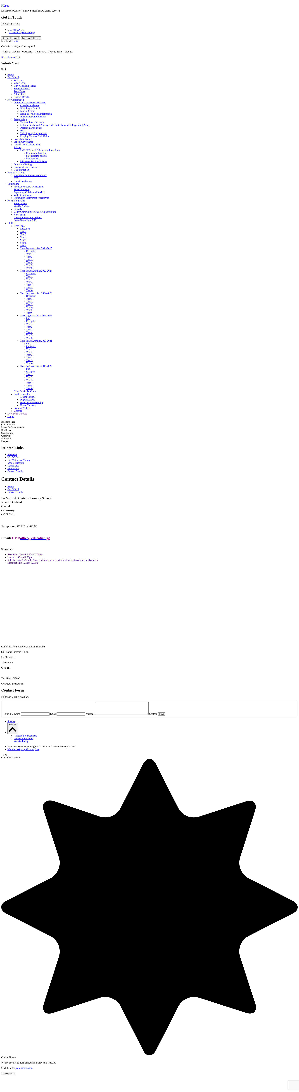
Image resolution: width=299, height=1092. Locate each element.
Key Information (15, 99)
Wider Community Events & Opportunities (35, 212)
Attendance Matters (29, 105)
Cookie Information (23, 738)
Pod (28, 318)
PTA (16, 178)
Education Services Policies (33, 161)
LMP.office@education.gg (22, 32)
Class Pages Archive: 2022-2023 (36, 293)
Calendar (18, 209)
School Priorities (22, 88)
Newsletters (19, 214)
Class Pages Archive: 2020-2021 (36, 340)
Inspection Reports (23, 139)
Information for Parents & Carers (30, 102)
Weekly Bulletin (22, 206)
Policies (17, 147)
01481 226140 (17, 29)
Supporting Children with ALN (29, 192)
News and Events (16, 200)
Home (10, 74)
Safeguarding (20, 119)
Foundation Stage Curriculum (28, 186)
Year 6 (23, 245)
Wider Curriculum (22, 195)
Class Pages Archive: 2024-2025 (36, 248)
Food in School (27, 111)
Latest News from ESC (25, 220)
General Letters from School (28, 217)
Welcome (18, 80)
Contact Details (21, 97)
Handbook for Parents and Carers (30, 175)
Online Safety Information (33, 116)
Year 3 (23, 237)
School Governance (23, 141)
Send (161, 714)
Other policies (33, 158)
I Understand (8, 1073)
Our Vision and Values (25, 85)
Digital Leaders (27, 399)
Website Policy (21, 741)
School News (20, 203)
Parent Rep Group (23, 181)
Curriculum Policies (36, 153)
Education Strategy (23, 164)
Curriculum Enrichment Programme (31, 198)
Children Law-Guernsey (32, 122)
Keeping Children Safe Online (35, 136)
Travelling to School (30, 108)
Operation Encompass (31, 127)
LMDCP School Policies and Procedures (40, 150)
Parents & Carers (15, 172)
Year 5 (23, 242)
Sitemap (11, 721)
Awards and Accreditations (27, 144)
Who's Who (19, 83)
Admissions (19, 94)
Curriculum (13, 183)
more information (23, 1068)
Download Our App (17, 413)
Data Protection (21, 169)
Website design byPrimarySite (23, 749)
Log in (14, 41)
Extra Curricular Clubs (25, 391)
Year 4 (23, 240)
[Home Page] (5, 5)
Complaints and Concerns (26, 167)
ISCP (22, 130)
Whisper (18, 411)
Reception (25, 228)
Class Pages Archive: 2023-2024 (36, 270)
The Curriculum (21, 189)
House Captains (28, 405)
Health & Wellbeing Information (36, 113)
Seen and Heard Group (31, 402)
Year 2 (23, 234)
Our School (13, 77)
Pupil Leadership (22, 394)
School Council (27, 397)
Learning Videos (22, 408)
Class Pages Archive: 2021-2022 (36, 315)
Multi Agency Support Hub (33, 133)
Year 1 (23, 231)
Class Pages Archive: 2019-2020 (36, 366)
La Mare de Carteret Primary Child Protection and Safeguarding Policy (55, 125)
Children (11, 223)
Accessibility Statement (25, 735)
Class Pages (19, 226)
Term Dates (19, 91)
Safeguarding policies (36, 155)
